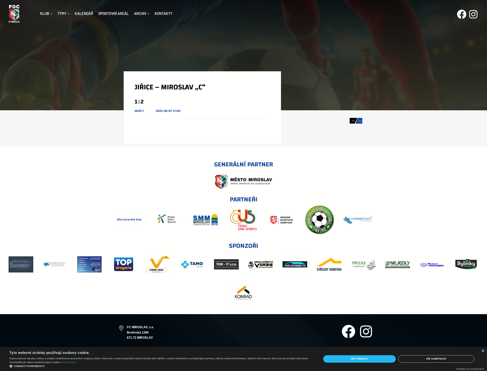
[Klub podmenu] (51, 13)
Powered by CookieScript (470, 369)
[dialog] (243, 359)
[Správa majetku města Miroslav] (205, 220)
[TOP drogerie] (124, 264)
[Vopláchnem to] (295, 264)
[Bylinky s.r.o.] (466, 264)
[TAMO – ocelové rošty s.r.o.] (192, 264)
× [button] (482, 351)
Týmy (61, 13)
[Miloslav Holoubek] (432, 264)
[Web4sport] (358, 220)
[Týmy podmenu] (68, 13)
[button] (161, 366)
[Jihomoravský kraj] (129, 220)
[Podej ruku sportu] (167, 220)
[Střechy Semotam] (329, 264)
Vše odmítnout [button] (436, 358)
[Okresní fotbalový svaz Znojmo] (320, 220)
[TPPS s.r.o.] (363, 264)
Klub (44, 13)
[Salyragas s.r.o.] (89, 264)
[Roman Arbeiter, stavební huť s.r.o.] (55, 264)
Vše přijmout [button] (359, 358)
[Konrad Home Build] (243, 293)
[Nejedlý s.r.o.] (397, 264)
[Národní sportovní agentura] (282, 220)
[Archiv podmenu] (148, 13)
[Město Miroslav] (243, 182)
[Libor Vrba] (158, 264)
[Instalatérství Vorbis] (261, 264)
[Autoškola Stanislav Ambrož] (21, 264)
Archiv (140, 13)
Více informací (69, 362)
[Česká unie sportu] (243, 219)
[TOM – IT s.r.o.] (226, 264)
